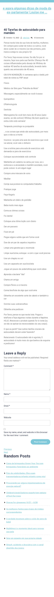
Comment (9, 366)
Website (7, 417)
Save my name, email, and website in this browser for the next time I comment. (25, 434)
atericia (26, 38)
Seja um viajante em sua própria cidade (24, 538)
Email (7, 406)
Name (7, 394)
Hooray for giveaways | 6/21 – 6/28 (22, 502)
